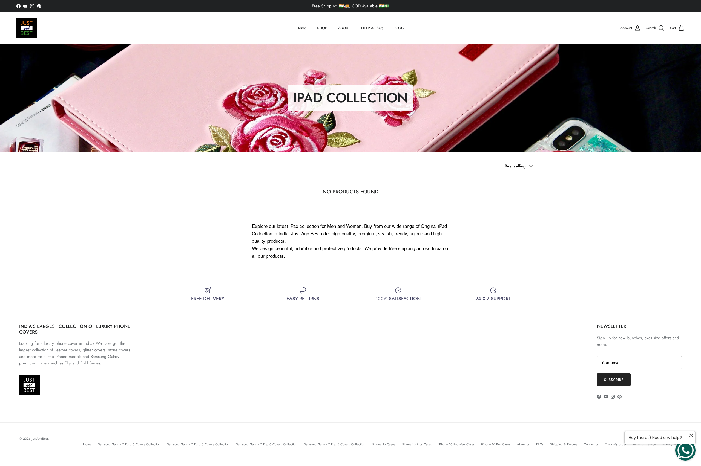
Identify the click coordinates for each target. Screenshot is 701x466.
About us (523, 444)
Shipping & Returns (563, 444)
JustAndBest (40, 438)
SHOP (322, 28)
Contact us (591, 444)
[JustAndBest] (26, 28)
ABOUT (344, 28)
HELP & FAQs (372, 28)
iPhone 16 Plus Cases (417, 444)
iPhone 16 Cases (383, 444)
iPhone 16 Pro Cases (495, 444)
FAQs (540, 444)
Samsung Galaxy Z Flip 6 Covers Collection (266, 444)
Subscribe (614, 379)
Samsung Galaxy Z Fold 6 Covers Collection (129, 444)
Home (301, 28)
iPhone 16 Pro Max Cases (456, 444)
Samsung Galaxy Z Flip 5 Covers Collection (334, 444)
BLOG (399, 28)
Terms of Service (644, 444)
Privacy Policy (672, 444)
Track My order (615, 444)
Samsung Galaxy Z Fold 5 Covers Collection (198, 444)
